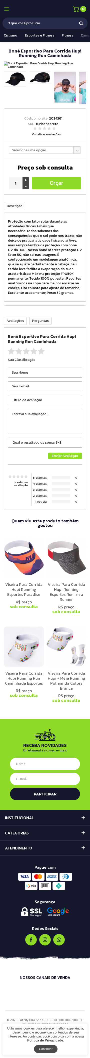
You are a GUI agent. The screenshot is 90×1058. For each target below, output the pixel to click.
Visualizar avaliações (46, 134)
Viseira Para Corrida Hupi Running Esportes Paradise (23, 589)
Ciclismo (10, 35)
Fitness (67, 35)
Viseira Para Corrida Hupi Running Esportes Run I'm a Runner (66, 591)
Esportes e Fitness (39, 35)
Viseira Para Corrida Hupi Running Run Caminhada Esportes (24, 678)
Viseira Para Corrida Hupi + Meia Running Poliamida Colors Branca (66, 680)
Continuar (45, 1049)
